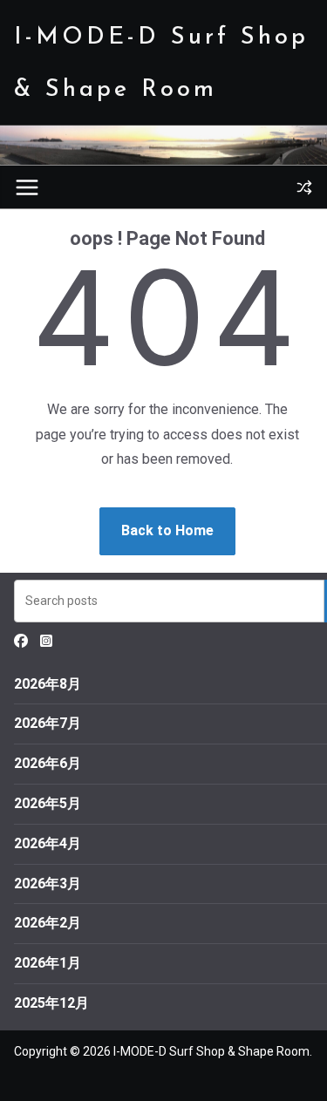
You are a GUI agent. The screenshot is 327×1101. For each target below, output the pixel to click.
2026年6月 (47, 763)
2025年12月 (51, 1003)
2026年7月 (47, 723)
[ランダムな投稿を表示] (304, 187)
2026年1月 (47, 963)
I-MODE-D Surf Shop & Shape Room (211, 1051)
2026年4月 (47, 843)
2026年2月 (47, 922)
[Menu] (27, 187)
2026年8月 (47, 684)
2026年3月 (47, 883)
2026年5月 (47, 803)
